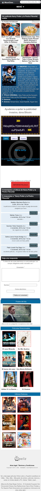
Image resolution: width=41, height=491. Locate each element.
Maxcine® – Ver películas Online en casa (7, 1)
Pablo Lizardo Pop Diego (14, 247)
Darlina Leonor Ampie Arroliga (14, 237)
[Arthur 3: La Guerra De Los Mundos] (10, 387)
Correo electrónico (20, 289)
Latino (6, 138)
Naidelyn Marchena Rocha (19, 202)
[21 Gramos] (26, 387)
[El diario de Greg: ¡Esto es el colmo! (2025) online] (24, 448)
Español (23, 138)
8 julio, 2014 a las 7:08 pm (21, 204)
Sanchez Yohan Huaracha (14, 226)
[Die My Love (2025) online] (8, 431)
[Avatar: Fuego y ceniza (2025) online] (8, 413)
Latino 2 (14, 138)
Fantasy (24, 99)
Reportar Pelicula (20, 185)
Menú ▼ (20, 6)
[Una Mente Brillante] (24, 367)
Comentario (20, 267)
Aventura (13, 99)
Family (19, 99)
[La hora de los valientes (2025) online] (24, 413)
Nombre (6, 285)
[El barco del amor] (8, 367)
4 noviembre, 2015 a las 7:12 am (20, 217)
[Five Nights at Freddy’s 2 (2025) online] (24, 431)
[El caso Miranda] (8, 347)
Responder (33, 213)
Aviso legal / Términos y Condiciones (22, 465)
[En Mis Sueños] (24, 347)
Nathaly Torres (14, 215)
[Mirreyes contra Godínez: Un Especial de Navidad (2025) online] (8, 448)
